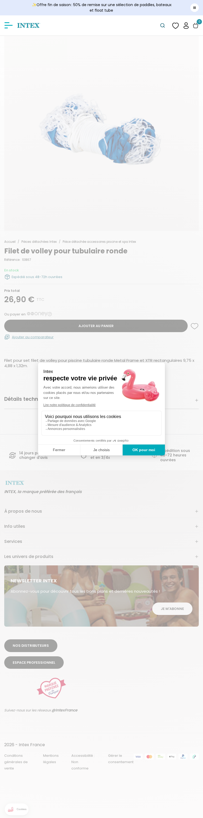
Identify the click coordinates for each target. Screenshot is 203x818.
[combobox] (162, 25)
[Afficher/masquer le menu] (8, 25)
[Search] (162, 25)
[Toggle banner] (194, 7)
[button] (186, 25)
